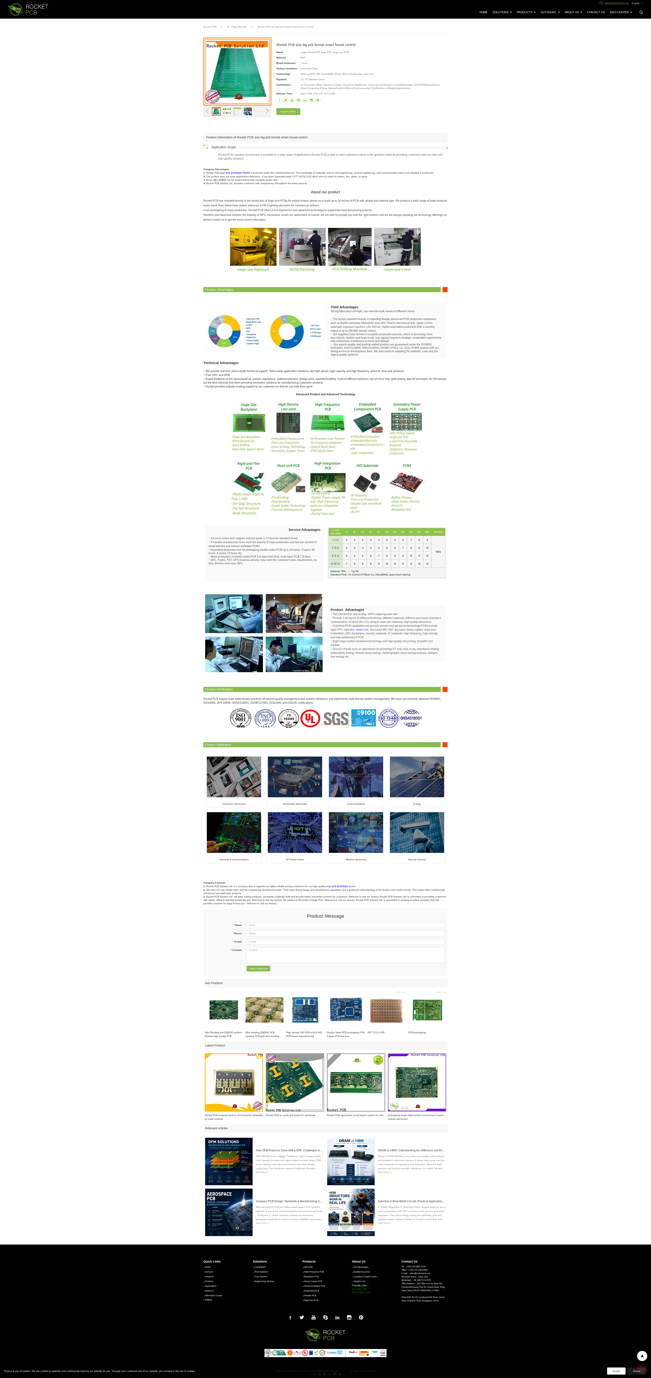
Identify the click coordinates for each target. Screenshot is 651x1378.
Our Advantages (361, 1267)
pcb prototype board (238, 172)
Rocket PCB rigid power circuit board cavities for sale (355, 1115)
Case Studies (261, 1276)
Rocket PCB (209, 26)
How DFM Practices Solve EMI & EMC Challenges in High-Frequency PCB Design (290, 1150)
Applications (210, 1286)
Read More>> (262, 1172)
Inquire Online (288, 111)
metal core (362, 629)
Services (209, 1272)
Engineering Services (264, 1281)
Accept (616, 1371)
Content (236, 950)
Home (208, 1267)
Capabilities (260, 1267)
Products (209, 1281)
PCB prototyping (417, 1032)
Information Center (213, 1295)
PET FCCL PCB (376, 1032)
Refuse (636, 1371)
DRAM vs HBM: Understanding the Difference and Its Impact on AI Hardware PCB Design (412, 1150)
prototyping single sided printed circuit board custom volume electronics (416, 1117)
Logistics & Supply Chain (365, 1276)
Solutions (209, 1276)
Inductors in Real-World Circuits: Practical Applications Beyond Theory (412, 1201)
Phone (238, 933)
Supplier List (359, 1281)
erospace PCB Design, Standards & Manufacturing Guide (290, 1201)
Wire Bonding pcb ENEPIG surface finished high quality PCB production (223, 1034)
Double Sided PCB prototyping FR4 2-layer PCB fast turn (346, 1034)
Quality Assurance (362, 1272)
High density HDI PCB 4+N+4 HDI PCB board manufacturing (304, 1034)
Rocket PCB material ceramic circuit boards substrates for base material (234, 1117)
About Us (209, 1291)
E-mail (237, 941)
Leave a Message (258, 968)
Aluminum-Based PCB (314, 1286)
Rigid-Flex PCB (311, 1300)
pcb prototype (340, 886)
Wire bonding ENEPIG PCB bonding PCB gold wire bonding (262, 1034)
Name (237, 925)
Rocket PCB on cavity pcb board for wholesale (290, 1115)
